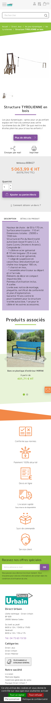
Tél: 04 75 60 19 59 (15, 638)
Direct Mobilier (11, 653)
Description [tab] (10, 218)
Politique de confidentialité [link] (35, 699)
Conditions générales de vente (18, 680)
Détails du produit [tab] (30, 218)
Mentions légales (12, 677)
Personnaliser (12, 699)
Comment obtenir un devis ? (26, 205)
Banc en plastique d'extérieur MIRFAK (25, 370)
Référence (21, 163)
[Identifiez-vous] (34, 3)
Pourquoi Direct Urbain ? (16, 683)
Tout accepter (17, 694)
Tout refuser (35, 694)
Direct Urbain (11, 650)
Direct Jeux (10, 647)
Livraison (9, 674)
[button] (24, 394)
